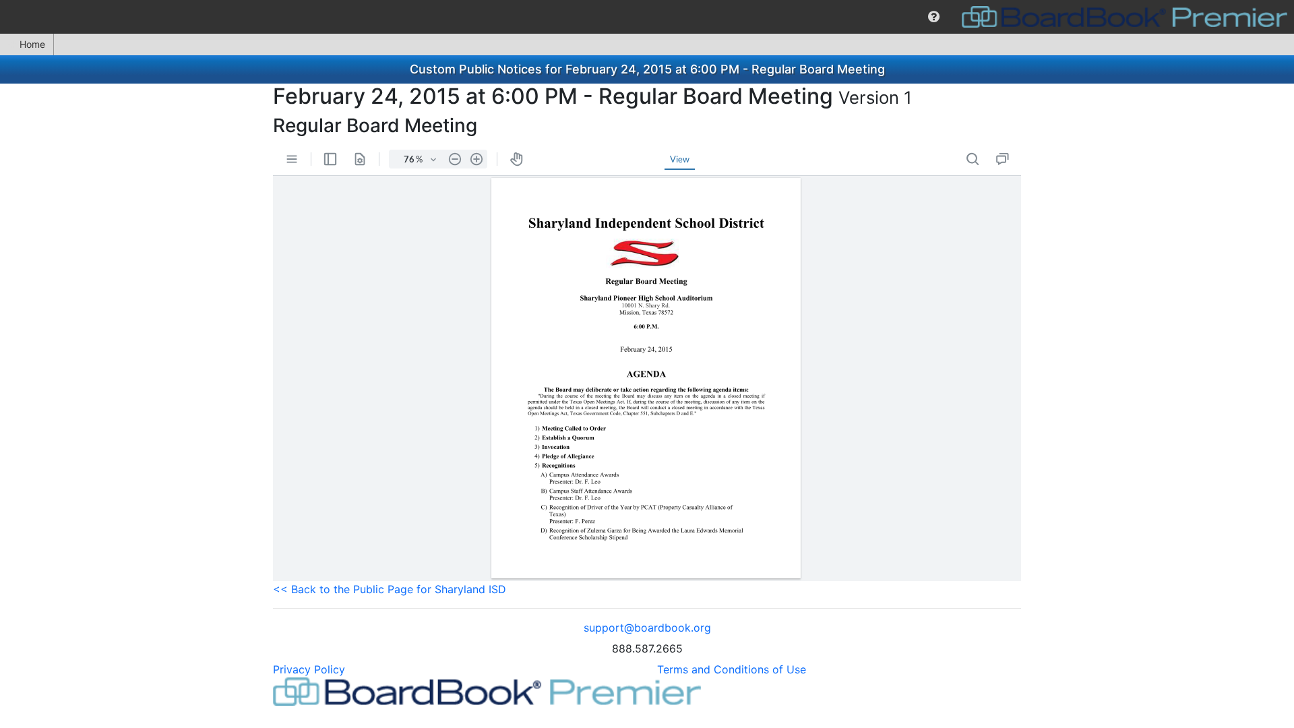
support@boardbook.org (647, 627)
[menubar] (647, 17)
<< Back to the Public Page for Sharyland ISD (389, 589)
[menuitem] (933, 17)
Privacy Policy (309, 669)
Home (32, 44)
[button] (933, 17)
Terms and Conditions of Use (731, 669)
